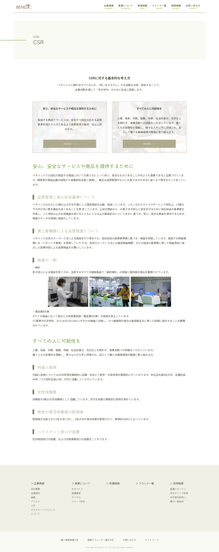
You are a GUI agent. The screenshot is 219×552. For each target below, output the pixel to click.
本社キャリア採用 (179, 493)
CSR (33, 505)
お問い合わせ (129, 539)
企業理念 (35, 493)
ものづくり (77, 488)
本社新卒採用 (177, 497)
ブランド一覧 (146, 483)
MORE (67, 144)
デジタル (76, 497)
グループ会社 (78, 501)
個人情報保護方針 (70, 539)
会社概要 (35, 488)
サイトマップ (151, 539)
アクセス (35, 501)
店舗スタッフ (177, 488)
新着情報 (114, 483)
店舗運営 (76, 493)
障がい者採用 (177, 501)
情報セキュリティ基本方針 (100, 539)
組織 (33, 497)
